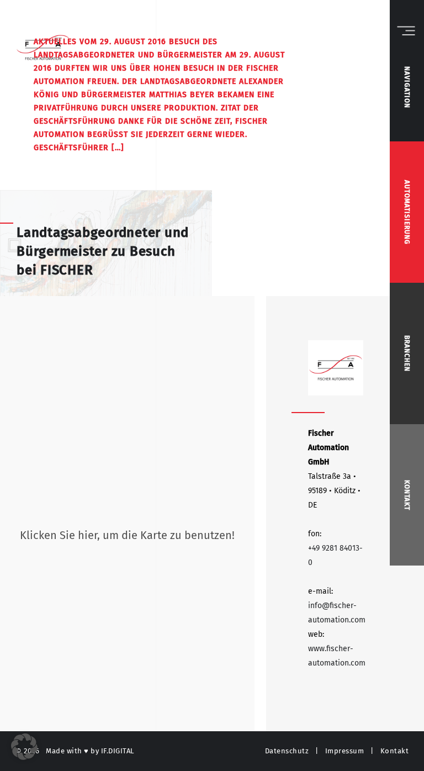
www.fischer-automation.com (336, 656)
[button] (24, 746)
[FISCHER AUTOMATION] (335, 367)
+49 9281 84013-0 (335, 555)
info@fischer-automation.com (336, 613)
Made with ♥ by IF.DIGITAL (90, 751)
